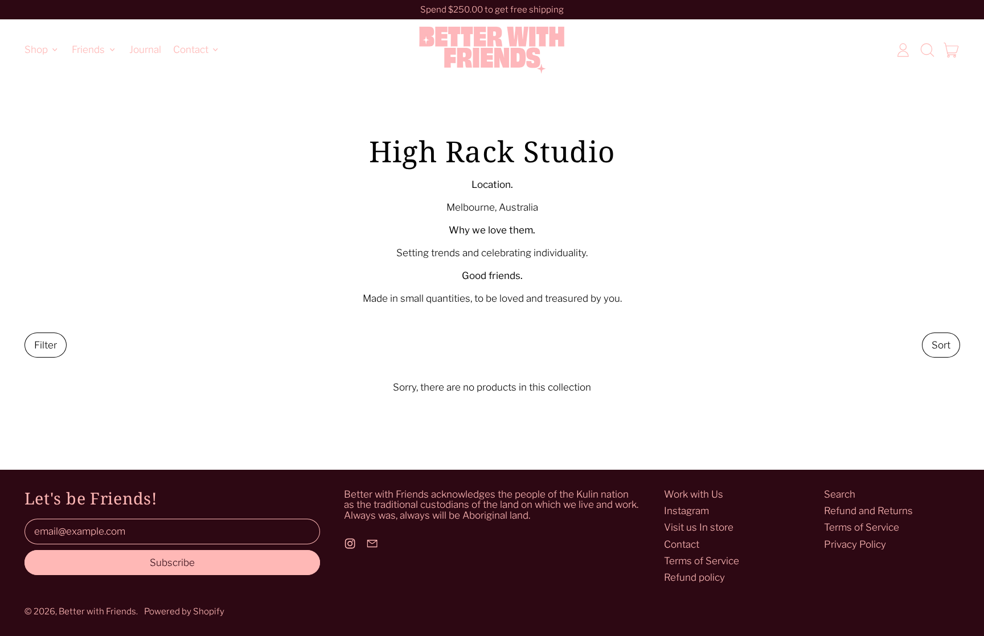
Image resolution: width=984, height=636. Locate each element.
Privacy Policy (855, 544)
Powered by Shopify (184, 611)
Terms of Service (701, 561)
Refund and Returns (868, 510)
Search (839, 494)
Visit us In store (698, 527)
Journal (145, 49)
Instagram (686, 510)
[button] (927, 50)
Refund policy (694, 577)
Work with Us (693, 494)
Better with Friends (97, 611)
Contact (681, 544)
